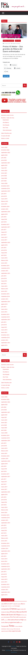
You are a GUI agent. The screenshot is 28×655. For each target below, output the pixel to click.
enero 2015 (4, 291)
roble (25, 620)
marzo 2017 (4, 237)
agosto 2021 (4, 165)
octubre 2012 (4, 340)
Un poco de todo (5, 135)
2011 (11, 604)
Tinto (11, 625)
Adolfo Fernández (16, 43)
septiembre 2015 (5, 273)
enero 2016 (4, 263)
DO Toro (22, 615)
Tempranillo (4, 626)
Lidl (2, 620)
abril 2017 (3, 234)
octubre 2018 (4, 209)
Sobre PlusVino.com (6, 133)
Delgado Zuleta (20, 609)
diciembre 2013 (5, 314)
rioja (21, 620)
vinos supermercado (14, 631)
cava (13, 606)
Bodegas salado (4, 606)
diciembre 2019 (5, 186)
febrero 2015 (4, 288)
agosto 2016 (4, 245)
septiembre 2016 (5, 242)
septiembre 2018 (5, 211)
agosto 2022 (4, 155)
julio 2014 (3, 306)
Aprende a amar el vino (7, 115)
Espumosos (6, 120)
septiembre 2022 (5, 152)
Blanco (23, 604)
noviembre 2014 (5, 296)
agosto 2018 (4, 214)
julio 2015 (3, 276)
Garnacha (21, 617)
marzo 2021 (4, 170)
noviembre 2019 (5, 188)
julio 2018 (3, 216)
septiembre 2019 (5, 191)
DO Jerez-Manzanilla (17, 612)
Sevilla (3, 622)
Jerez (25, 617)
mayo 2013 (4, 327)
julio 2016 (3, 247)
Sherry (7, 622)
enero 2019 (4, 204)
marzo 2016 (4, 258)
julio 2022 (3, 157)
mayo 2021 (4, 168)
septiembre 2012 (5, 342)
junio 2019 (4, 196)
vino (14, 629)
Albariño (15, 604)
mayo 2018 (4, 219)
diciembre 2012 (5, 335)
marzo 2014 (4, 309)
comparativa (5, 609)
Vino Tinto (18, 40)
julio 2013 (3, 322)
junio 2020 (4, 175)
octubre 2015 (4, 270)
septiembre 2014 (5, 301)
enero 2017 (4, 240)
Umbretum (3, 629)
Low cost (6, 619)
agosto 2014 (4, 304)
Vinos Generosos (7, 130)
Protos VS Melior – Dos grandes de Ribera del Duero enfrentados (13, 49)
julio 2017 (3, 229)
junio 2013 (4, 324)
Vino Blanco (6, 122)
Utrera (8, 629)
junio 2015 (4, 278)
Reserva (17, 620)
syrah (21, 622)
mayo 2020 (4, 178)
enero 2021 (4, 173)
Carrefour (10, 606)
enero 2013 (4, 332)
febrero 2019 (4, 201)
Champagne (17, 606)
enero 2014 (4, 312)
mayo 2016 (4, 252)
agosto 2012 (4, 345)
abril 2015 (3, 283)
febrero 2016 (4, 260)
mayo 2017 (4, 232)
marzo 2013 (4, 330)
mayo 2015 (4, 281)
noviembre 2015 (5, 268)
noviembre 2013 (5, 317)
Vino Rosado (6, 125)
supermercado (14, 622)
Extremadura (7, 617)
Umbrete (20, 626)
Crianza (13, 608)
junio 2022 (4, 160)
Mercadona (11, 620)
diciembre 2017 (5, 224)
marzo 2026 (4, 147)
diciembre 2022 (5, 150)
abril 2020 (3, 181)
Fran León (16, 617)
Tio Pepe (16, 626)
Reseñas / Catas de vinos (8, 40)
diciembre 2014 (5, 294)
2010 (8, 604)
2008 (2, 604)
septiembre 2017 (5, 227)
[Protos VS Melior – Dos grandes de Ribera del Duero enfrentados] (14, 31)
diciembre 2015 (5, 265)
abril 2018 (3, 222)
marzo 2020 (4, 183)
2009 (5, 604)
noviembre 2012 (5, 337)
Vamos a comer (5, 138)
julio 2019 (3, 193)
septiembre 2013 (5, 319)
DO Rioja (17, 615)
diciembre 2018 (5, 206)
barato (19, 604)
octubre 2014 (4, 299)
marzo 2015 (4, 286)
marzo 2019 (4, 198)
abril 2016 (3, 255)
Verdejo (11, 629)
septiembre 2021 (5, 163)
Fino (11, 617)
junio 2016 (4, 250)
